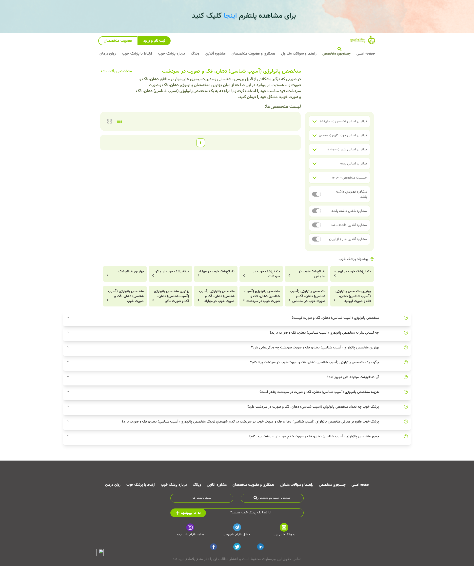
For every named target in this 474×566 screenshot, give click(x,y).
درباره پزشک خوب (171, 54)
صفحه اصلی (365, 54)
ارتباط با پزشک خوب (137, 54)
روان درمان (107, 54)
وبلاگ (195, 54)
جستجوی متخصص (336, 54)
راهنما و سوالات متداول (298, 54)
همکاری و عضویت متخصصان (253, 54)
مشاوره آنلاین (215, 54)
